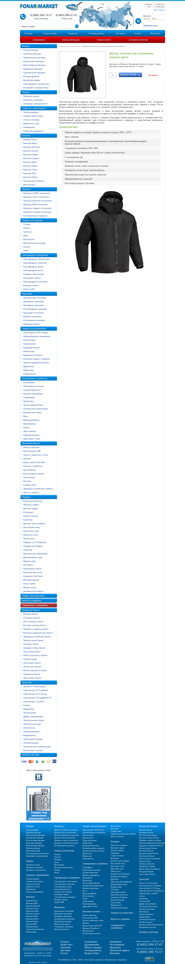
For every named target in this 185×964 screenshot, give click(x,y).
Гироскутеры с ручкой (33, 701)
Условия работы (92, 950)
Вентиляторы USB (31, 451)
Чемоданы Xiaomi (31, 674)
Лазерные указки (31, 96)
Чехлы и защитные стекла (35, 455)
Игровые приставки (32, 412)
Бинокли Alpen (30, 143)
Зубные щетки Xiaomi (33, 640)
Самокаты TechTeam (33, 576)
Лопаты (26, 228)
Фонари (25, 46)
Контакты (115, 953)
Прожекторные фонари (34, 57)
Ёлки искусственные (32, 501)
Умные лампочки (31, 447)
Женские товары (31, 505)
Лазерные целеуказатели (35, 104)
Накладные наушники (33, 305)
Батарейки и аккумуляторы (36, 87)
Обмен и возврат (93, 947)
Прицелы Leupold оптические (37, 212)
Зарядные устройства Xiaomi (37, 636)
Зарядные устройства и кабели (38, 488)
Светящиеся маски (32, 568)
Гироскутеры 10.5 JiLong (35, 694)
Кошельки (28, 520)
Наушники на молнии (33, 313)
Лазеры (25, 92)
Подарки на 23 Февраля (34, 542)
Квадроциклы (29, 735)
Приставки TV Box (31, 439)
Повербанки (29, 397)
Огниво (26, 247)
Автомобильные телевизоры (36, 336)
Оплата (64, 953)
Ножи (25, 250)
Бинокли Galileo (30, 154)
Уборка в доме (30, 659)
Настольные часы (31, 527)
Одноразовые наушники (34, 298)
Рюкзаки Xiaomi (30, 614)
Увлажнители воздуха (33, 591)
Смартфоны (29, 382)
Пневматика (29, 127)
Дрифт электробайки (33, 716)
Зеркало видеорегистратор (36, 362)
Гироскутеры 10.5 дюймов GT (37, 698)
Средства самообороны (34, 108)
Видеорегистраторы (32, 355)
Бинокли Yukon (30, 169)
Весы (25, 416)
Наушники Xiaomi (31, 324)
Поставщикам (117, 944)
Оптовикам (115, 941)
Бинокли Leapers (31, 158)
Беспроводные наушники (35, 309)
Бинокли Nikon (30, 162)
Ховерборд (28, 709)
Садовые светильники (33, 274)
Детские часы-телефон (34, 523)
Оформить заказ (150, 25)
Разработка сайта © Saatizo (38, 962)
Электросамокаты (31, 731)
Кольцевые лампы (32, 278)
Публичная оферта (120, 950)
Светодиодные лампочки (35, 263)
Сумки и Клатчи (30, 516)
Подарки (26, 497)
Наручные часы (30, 535)
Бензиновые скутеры (33, 750)
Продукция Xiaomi (31, 610)
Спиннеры (28, 512)
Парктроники (29, 344)
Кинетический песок (32, 572)
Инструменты (29, 470)
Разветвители (29, 374)
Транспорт (27, 682)
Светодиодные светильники (36, 259)
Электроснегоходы (32, 724)
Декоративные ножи (32, 557)
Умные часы (29, 538)
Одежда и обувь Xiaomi (34, 648)
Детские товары (30, 508)
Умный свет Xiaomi (32, 666)
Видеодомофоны (31, 420)
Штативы (27, 481)
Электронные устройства (34, 378)
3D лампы (28, 565)
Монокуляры (29, 184)
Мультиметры (29, 424)
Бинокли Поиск (30, 177)
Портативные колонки (33, 386)
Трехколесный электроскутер (37, 746)
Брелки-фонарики (31, 80)
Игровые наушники (32, 316)
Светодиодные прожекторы (36, 84)
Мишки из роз (29, 587)
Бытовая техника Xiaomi (34, 625)
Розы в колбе (29, 583)
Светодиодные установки (35, 281)
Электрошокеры (30, 112)
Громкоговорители (32, 390)
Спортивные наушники (34, 320)
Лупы (25, 235)
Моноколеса (29, 728)
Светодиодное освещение (35, 255)
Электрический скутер (33, 720)
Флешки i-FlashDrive (32, 466)
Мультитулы (29, 239)
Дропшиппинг (91, 944)
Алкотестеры (29, 340)
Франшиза (115, 947)
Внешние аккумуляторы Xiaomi (38, 633)
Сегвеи (26, 705)
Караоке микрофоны (33, 394)
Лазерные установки (33, 100)
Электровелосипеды (33, 739)
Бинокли (26, 135)
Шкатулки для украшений (35, 553)
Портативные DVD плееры (35, 332)
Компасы (27, 232)
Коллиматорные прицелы (35, 216)
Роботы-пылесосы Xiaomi (35, 655)
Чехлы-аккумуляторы (33, 405)
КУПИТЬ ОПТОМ (30, 755)
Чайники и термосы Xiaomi (36, 629)
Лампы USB (28, 289)
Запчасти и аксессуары (34, 686)
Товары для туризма (32, 220)
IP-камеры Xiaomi (31, 618)
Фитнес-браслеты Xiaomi (35, 670)
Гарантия (65, 947)
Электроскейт (29, 713)
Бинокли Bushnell (31, 147)
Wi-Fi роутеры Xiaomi (33, 621)
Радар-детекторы (31, 347)
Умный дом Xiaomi (32, 663)
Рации (26, 427)
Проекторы (28, 401)
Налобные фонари (32, 54)
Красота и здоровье (31, 600)
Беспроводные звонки (33, 473)
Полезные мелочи (31, 443)
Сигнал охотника (31, 120)
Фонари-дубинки (31, 76)
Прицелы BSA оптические (35, 204)
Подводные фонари (32, 69)
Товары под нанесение (33, 595)
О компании (90, 941)
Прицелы (26, 189)
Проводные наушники (33, 301)
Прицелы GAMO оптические (36, 193)
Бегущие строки (30, 285)
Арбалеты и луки (31, 123)
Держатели (28, 366)
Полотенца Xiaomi (31, 651)
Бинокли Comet (30, 151)
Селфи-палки (29, 485)
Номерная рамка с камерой (36, 359)
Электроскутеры (31, 743)
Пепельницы (29, 477)
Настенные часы (31, 531)
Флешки (27, 458)
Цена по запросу (31, 492)
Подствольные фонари (34, 72)
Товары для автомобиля (34, 328)
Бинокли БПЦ (29, 173)
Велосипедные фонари (34, 65)
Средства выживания (33, 131)
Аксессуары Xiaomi (32, 678)
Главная (64, 941)
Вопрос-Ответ (91, 953)
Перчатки (27, 550)
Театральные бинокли (33, 181)
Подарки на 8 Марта (33, 546)
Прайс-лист (66, 944)
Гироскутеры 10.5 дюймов (35, 690)
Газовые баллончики (33, 116)
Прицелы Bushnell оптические (37, 201)
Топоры (26, 224)
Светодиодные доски (33, 266)
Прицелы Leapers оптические (37, 208)
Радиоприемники (31, 435)
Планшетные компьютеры (35, 409)
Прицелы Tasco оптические (36, 197)
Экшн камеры (29, 431)
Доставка (65, 950)
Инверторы (28, 370)
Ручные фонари (30, 50)
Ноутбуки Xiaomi (31, 644)
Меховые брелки (31, 580)
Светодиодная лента (33, 270)
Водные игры (29, 561)
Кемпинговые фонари (33, 61)
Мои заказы (159, 10)
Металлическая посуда (34, 243)
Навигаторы (29, 351)
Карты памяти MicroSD (34, 462)
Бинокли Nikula (30, 166)
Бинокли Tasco (30, 139)
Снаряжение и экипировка (35, 605)
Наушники (27, 293)
